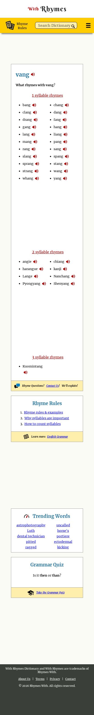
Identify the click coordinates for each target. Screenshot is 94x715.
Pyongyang (31, 284)
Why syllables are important (46, 418)
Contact (70, 679)
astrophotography (30, 525)
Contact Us (52, 385)
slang (27, 156)
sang (57, 149)
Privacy (55, 679)
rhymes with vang (33, 74)
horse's (63, 531)
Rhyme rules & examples (43, 412)
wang (58, 171)
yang (57, 178)
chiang (59, 261)
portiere (63, 536)
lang (26, 134)
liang (58, 134)
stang (58, 164)
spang (58, 156)
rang (26, 149)
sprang (28, 164)
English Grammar (57, 436)
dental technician (31, 536)
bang (27, 105)
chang (58, 105)
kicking (63, 547)
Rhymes (47, 9)
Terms (40, 679)
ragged (31, 547)
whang (28, 178)
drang (27, 120)
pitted (31, 542)
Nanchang (62, 276)
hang (58, 127)
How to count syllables (42, 424)
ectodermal (63, 542)
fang (57, 120)
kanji (57, 269)
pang (58, 142)
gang (27, 127)
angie (27, 261)
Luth (31, 531)
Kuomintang (33, 366)
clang (27, 112)
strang (28, 171)
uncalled (63, 525)
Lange (27, 276)
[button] (73, 26)
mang (27, 142)
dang (58, 112)
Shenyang (61, 284)
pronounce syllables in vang (34, 105)
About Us (24, 679)
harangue (30, 269)
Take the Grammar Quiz (50, 592)
